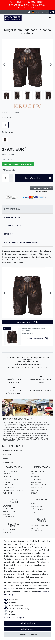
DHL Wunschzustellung (19, 608)
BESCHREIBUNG (12, 209)
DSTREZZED (32, 7)
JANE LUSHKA (8, 487)
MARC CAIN (7, 493)
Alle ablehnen (27, 629)
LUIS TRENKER (36, 487)
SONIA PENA (7, 533)
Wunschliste (10, 170)
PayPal (12, 611)
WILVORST (7, 506)
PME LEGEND (36, 479)
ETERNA (34, 493)
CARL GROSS (36, 482)
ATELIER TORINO (9, 511)
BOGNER (13, 5)
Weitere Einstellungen (14, 617)
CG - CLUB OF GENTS (39, 485)
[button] (41, 189)
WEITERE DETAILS (13, 217)
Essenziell (13, 599)
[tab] (27, 209)
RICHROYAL (24, 5)
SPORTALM (7, 482)
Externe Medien (16, 605)
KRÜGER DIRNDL (37, 509)
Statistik (12, 602)
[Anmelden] (29, 12)
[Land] (33, 12)
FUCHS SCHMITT (9, 485)
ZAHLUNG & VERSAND (14, 226)
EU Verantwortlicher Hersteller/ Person (21, 242)
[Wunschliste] (47, 12)
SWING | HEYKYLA (9, 530)
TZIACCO (6, 514)
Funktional (13, 614)
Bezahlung (8, 455)
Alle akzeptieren (27, 623)
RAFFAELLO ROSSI (10, 471)
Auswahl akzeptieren (27, 634)
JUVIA (35, 5)
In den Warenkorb (33, 178)
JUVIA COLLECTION (10, 479)
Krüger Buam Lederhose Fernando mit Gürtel (35, 329)
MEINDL (33, 504)
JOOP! (33, 474)
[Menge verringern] (11, 180)
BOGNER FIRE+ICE (38, 471)
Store (5, 459)
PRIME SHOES (8, 517)
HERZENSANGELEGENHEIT (13, 490)
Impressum (9, 589)
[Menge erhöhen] (11, 176)
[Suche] (43, 12)
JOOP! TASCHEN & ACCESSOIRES (37, 529)
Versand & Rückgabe (12, 451)
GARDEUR (34, 490)
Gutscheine (8, 462)
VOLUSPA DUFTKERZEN (39, 525)
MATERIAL (9, 234)
